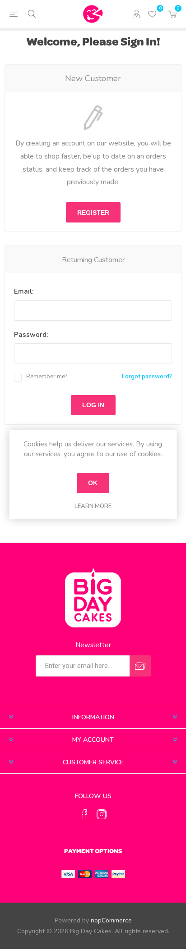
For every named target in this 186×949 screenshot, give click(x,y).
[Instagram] (101, 814)
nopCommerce (111, 920)
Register (93, 212)
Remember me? (46, 376)
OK (93, 482)
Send (140, 666)
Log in (93, 405)
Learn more (93, 506)
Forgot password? (147, 376)
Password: (31, 334)
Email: (23, 291)
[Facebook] (84, 814)
